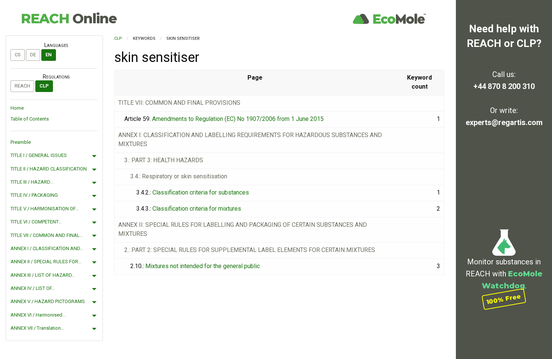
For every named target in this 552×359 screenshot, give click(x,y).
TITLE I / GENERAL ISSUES (39, 155)
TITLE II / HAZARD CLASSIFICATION (49, 169)
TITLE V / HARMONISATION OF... (45, 208)
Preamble (21, 142)
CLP (44, 86)
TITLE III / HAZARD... (32, 182)
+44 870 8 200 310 (504, 86)
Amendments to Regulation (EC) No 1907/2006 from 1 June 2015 (238, 118)
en (48, 54)
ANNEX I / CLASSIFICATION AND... (47, 248)
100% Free (504, 299)
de (33, 54)
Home (17, 108)
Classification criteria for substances (200, 192)
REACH (69, 18)
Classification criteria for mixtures (196, 208)
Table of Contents (30, 119)
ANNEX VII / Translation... (37, 328)
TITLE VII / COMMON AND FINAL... (47, 235)
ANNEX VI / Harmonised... (38, 315)
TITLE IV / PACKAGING (34, 195)
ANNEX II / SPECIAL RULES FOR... (46, 261)
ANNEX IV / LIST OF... (33, 288)
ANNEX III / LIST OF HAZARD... (43, 275)
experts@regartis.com (504, 122)
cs (18, 54)
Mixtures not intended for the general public (202, 266)
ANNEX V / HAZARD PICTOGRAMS (48, 301)
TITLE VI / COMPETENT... (36, 222)
